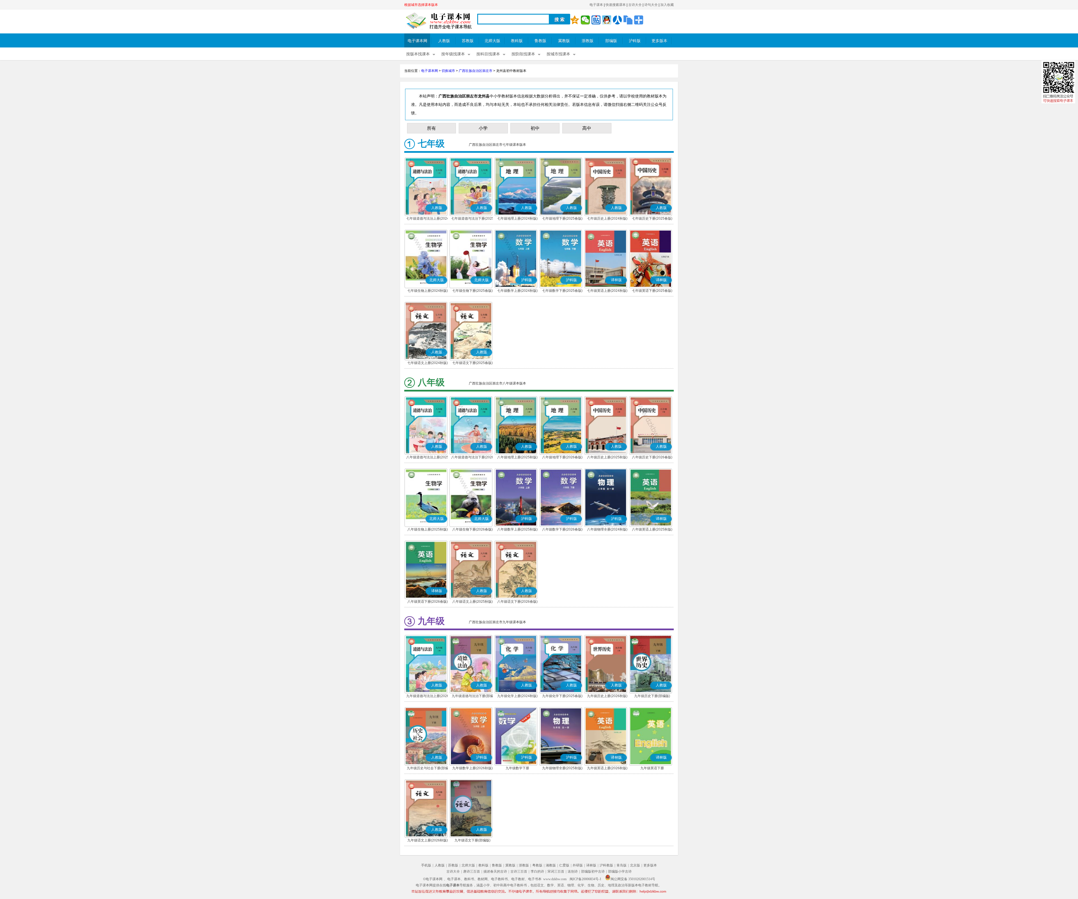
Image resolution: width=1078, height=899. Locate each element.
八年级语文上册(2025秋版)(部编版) (472, 602)
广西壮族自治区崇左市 (475, 71)
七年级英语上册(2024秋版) (607, 291)
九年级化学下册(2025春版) (562, 696)
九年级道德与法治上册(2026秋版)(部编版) (427, 696)
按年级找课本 (453, 54)
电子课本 (596, 5)
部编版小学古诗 (620, 871)
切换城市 (448, 71)
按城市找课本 (558, 54)
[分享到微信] (585, 19)
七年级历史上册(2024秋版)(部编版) (607, 219)
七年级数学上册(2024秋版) (517, 291)
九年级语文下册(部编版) (472, 840)
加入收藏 (667, 5)
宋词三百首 (555, 871)
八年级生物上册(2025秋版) (427, 529)
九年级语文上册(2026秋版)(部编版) (427, 840)
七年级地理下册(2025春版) (562, 218)
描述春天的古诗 (495, 871)
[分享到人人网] (617, 19)
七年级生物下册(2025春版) (472, 291)
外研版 (578, 865)
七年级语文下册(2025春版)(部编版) (472, 363)
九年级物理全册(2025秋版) (562, 768)
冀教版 (564, 41)
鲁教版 (540, 41)
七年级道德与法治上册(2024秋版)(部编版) (427, 219)
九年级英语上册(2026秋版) (607, 768)
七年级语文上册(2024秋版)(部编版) (427, 363)
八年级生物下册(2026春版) (472, 529)
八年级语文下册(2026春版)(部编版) (517, 602)
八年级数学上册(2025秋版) (517, 529)
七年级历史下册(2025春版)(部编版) (652, 219)
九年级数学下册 (517, 768)
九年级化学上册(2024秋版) (517, 696)
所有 (431, 128)
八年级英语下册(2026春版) (427, 602)
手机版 (426, 865)
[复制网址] (627, 19)
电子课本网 (417, 41)
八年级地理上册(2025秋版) (517, 457)
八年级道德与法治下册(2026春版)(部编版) (472, 457)
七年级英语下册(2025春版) (652, 291)
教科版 (517, 41)
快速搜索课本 (616, 5)
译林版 (591, 865)
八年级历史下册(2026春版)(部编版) (652, 457)
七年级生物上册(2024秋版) (427, 291)
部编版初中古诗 (593, 871)
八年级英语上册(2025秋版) (652, 529)
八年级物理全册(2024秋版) (607, 529)
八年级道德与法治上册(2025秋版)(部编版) (427, 457)
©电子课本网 (432, 879)
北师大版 (492, 41)
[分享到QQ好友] (606, 19)
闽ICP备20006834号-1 (585, 879)
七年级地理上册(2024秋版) (517, 218)
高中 (586, 128)
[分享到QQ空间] (574, 19)
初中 (535, 128)
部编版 (611, 41)
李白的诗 (537, 871)
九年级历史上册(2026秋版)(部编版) (607, 696)
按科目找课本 (488, 54)
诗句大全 (651, 5)
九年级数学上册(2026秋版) (472, 768)
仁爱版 (564, 865)
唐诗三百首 (471, 871)
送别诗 (573, 871)
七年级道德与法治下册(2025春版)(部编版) (472, 219)
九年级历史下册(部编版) (652, 696)
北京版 (635, 865)
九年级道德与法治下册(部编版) (472, 696)
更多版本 (659, 41)
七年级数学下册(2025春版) (562, 291)
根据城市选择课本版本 (421, 5)
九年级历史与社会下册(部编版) (427, 768)
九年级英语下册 (652, 768)
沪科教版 (606, 865)
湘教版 (551, 865)
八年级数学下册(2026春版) (562, 529)
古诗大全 (635, 5)
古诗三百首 (518, 871)
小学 (483, 128)
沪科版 (635, 41)
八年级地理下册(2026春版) (562, 457)
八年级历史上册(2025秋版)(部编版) (607, 457)
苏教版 (468, 41)
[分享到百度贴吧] (595, 19)
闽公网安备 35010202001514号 (633, 879)
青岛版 (621, 865)
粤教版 (537, 865)
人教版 (444, 41)
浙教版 (587, 41)
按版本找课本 (418, 54)
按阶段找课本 (523, 54)
